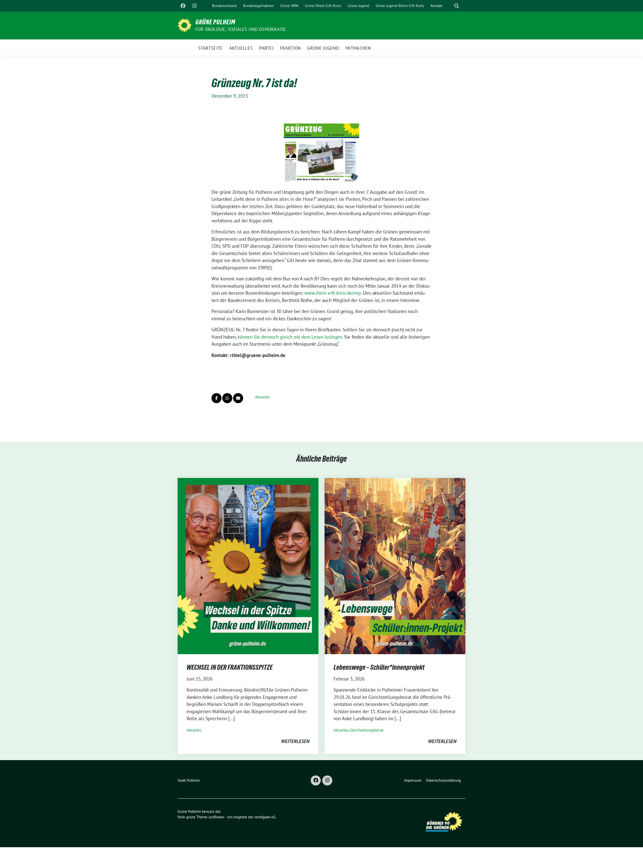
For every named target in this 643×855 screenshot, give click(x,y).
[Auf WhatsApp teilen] (227, 398)
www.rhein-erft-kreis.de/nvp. (333, 293)
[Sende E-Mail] (238, 398)
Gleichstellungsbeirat (367, 730)
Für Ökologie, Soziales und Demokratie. (241, 29)
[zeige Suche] (456, 6)
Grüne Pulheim (215, 22)
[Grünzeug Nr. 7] (321, 152)
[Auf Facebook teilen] (216, 398)
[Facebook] (183, 6)
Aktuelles (262, 397)
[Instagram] (194, 6)
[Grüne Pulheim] (184, 25)
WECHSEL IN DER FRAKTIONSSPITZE (230, 667)
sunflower (216, 817)
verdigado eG (265, 817)
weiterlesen (295, 741)
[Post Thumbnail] (248, 566)
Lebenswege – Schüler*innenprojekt (379, 667)
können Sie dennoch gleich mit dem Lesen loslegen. (290, 337)
